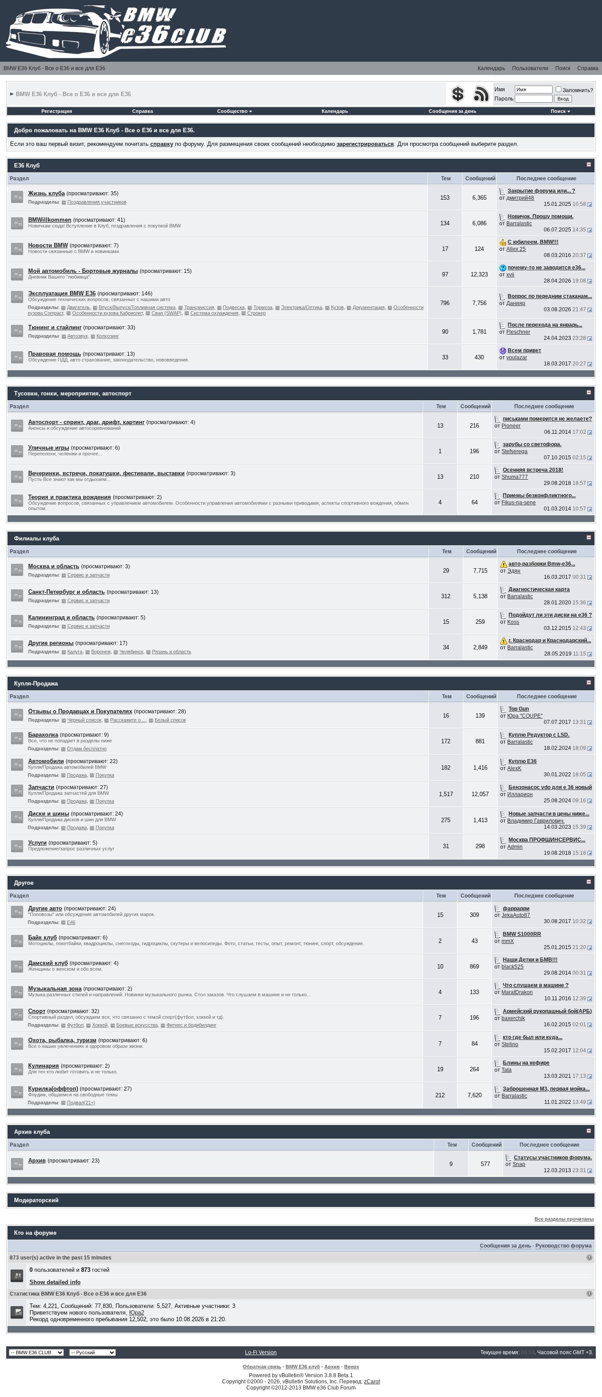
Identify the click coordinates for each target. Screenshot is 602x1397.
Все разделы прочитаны (564, 1219)
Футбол (75, 1025)
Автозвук (77, 336)
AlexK (514, 768)
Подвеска (234, 307)
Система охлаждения (214, 313)
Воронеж (101, 651)
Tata (507, 1070)
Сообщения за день (452, 111)
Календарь (491, 68)
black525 (513, 967)
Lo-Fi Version (261, 1352)
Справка (587, 68)
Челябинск (131, 651)
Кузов (337, 307)
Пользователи (530, 68)
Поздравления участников (96, 202)
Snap (519, 1164)
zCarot (372, 1381)
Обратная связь (262, 1366)
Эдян (513, 571)
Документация (369, 307)
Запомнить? (578, 90)
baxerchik (513, 1018)
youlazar (516, 357)
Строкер (256, 313)
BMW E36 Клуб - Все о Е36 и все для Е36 (54, 68)
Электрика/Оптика (301, 307)
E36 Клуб (27, 165)
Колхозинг (108, 336)
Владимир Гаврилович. (536, 821)
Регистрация (56, 111)
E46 (71, 922)
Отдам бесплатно (87, 748)
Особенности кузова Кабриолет (107, 313)
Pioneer (511, 426)
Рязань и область (171, 651)
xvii (510, 275)
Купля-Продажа (36, 683)
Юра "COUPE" (525, 716)
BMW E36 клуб (303, 1366)
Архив (332, 1366)
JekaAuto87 (516, 915)
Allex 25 (516, 249)
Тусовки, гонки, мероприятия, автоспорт (72, 393)
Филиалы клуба (36, 538)
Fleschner (518, 332)
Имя (499, 89)
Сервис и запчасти (88, 574)
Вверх (351, 1366)
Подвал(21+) (81, 1102)
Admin (515, 847)
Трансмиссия (199, 307)
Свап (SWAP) (167, 313)
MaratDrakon (517, 992)
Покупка (105, 775)
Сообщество (232, 111)
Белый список (170, 720)
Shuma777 (515, 477)
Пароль (503, 99)
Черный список (84, 720)
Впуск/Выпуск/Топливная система (137, 307)
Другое (23, 882)
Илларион (520, 794)
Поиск (562, 68)
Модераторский (36, 1200)
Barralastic (519, 223)
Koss (513, 622)
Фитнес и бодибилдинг (191, 1025)
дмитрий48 (520, 198)
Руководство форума (563, 1246)
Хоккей (100, 1025)
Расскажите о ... (128, 720)
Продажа (77, 775)
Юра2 (136, 1312)
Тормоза (262, 307)
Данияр (515, 303)
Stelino (510, 1044)
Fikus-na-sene (519, 502)
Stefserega (515, 451)
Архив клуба (32, 1132)
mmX (508, 941)
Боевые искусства (137, 1025)
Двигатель (78, 307)
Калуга (74, 651)
